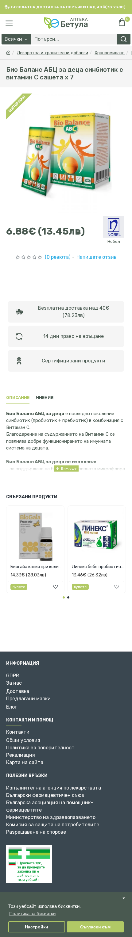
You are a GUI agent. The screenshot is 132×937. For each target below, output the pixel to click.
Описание (17, 397)
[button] (64, 597)
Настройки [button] (36, 927)
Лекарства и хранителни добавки (52, 52)
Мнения (44, 397)
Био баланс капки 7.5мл (73, 566)
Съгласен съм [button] (95, 927)
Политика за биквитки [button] (32, 913)
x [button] (123, 898)
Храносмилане (110, 52)
